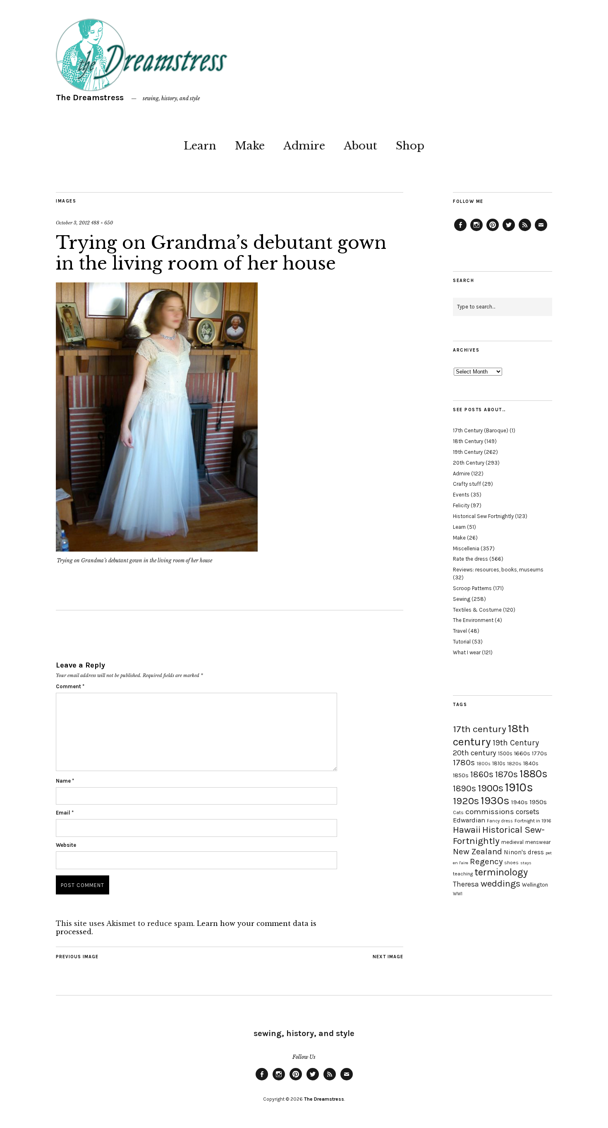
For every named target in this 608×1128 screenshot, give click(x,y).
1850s (461, 775)
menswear (538, 842)
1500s (505, 753)
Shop (410, 145)
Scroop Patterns (472, 588)
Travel (460, 631)
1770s (539, 753)
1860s (481, 774)
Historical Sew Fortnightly (483, 516)
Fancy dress (500, 821)
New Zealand (477, 851)
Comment (70, 686)
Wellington (535, 885)
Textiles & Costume (477, 610)
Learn (200, 145)
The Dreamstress (90, 97)
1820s (514, 763)
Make (250, 145)
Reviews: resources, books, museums (498, 569)
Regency (486, 861)
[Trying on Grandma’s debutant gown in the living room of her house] (157, 549)
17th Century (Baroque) (480, 430)
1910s (519, 787)
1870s (506, 774)
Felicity (461, 505)
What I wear (467, 652)
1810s (498, 763)
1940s (519, 802)
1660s (522, 753)
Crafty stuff (467, 484)
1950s (538, 802)
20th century (474, 752)
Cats (458, 812)
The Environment (473, 620)
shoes (511, 862)
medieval (512, 842)
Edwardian (469, 820)
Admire (304, 145)
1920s (466, 801)
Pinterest (492, 230)
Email (65, 813)
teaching (463, 874)
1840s (531, 763)
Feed (525, 230)
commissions (489, 811)
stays (525, 862)
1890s (464, 788)
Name (65, 781)
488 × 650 (102, 223)
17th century (479, 729)
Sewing (461, 599)
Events (461, 495)
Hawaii (467, 829)
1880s (533, 773)
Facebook (460, 230)
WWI (457, 894)
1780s (464, 762)
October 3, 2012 (73, 223)
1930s (495, 800)
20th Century (468, 463)
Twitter (509, 230)
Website (66, 845)
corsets (527, 811)
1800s (483, 763)
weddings (500, 883)
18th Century (468, 441)
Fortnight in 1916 (533, 821)
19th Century (468, 452)
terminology (501, 872)
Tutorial (462, 642)
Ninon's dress (524, 852)
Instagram (476, 230)
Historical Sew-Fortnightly (499, 835)
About (360, 145)
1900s (490, 788)
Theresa (466, 884)
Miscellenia (466, 548)
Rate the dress (470, 559)
